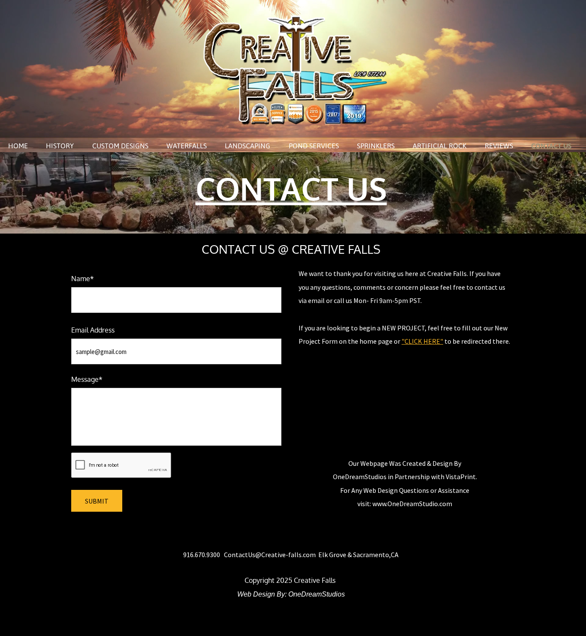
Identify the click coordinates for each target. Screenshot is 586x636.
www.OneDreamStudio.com (412, 503)
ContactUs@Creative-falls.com (270, 554)
